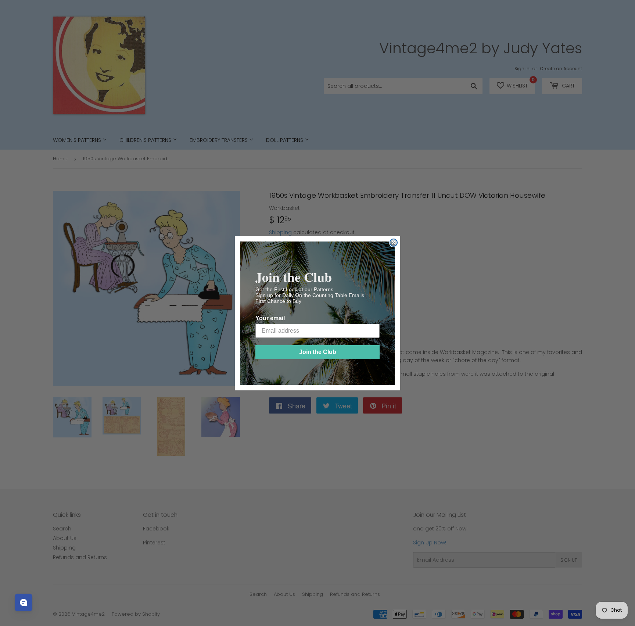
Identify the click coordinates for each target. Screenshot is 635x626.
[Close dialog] (393, 242)
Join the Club (317, 352)
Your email (270, 318)
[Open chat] (23, 602)
